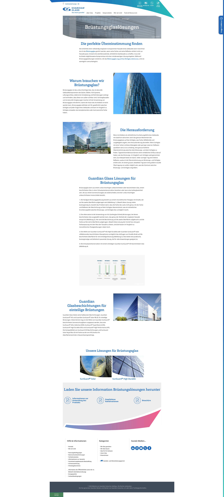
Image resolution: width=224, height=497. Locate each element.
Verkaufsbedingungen (74, 476)
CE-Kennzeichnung (73, 463)
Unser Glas (103, 453)
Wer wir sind (72, 449)
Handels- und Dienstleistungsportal (114, 461)
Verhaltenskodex (73, 457)
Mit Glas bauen (104, 449)
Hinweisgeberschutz (74, 466)
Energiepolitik (72, 474)
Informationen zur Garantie (76, 459)
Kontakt (70, 446)
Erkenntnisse (104, 455)
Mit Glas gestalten (105, 446)
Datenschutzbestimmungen (76, 455)
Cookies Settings (56, 494)
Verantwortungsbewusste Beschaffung (79, 461)
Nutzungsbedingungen (75, 452)
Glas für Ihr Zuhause (106, 451)
